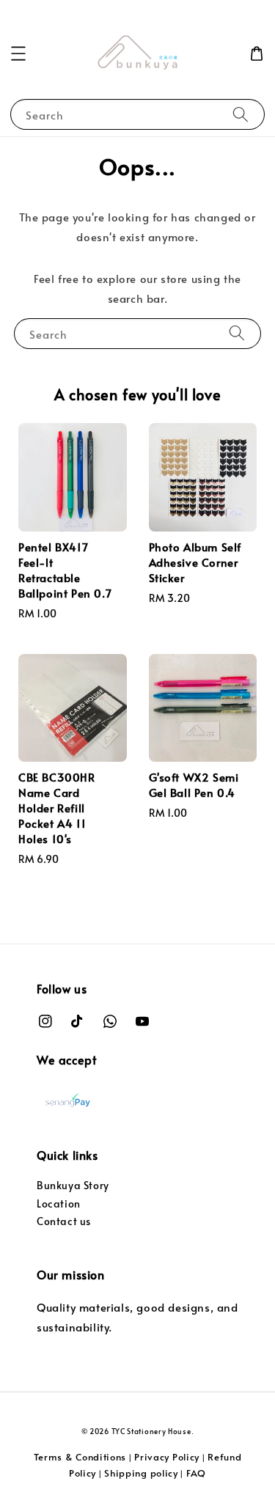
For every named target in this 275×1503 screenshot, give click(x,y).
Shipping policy (141, 1473)
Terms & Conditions (80, 1456)
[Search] (240, 114)
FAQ (196, 1473)
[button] (18, 53)
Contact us (64, 1221)
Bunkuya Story (73, 1185)
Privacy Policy (166, 1456)
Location (59, 1203)
